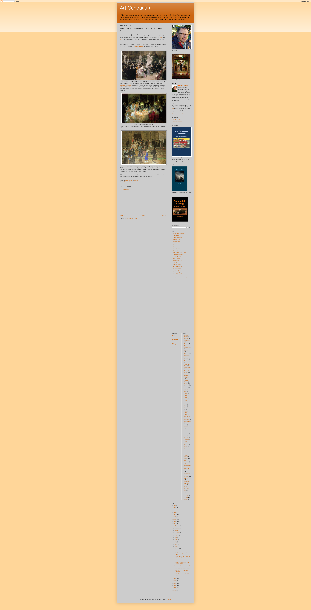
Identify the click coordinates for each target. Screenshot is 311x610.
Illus (185, 404)
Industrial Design (186, 411)
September (177, 532)
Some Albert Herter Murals (181, 560)
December (177, 525)
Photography (187, 448)
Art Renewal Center (177, 237)
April (176, 544)
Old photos (186, 439)
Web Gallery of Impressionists (180, 277)
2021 (174, 512)
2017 (174, 521)
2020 (174, 514)
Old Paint (175, 262)
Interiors (186, 414)
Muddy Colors (176, 258)
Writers (185, 499)
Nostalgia (186, 437)
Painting (186, 446)
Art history (186, 350)
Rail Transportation (187, 464)
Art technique (187, 355)
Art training (187, 361)
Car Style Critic (177, 119)
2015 (174, 578)
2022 (174, 510)
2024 (174, 505)
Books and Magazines (186, 374)
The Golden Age (177, 268)
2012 (174, 585)
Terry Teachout (174, 336)
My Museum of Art (177, 260)
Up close (186, 497)
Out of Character (186, 442)
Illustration (186, 407)
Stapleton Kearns (177, 264)
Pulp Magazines (186, 461)
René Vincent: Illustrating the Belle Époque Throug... (183, 563)
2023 (174, 507)
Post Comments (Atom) (131, 218)
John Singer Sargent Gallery (179, 252)
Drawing (186, 387)
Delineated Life (176, 241)
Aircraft (186, 338)
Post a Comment (125, 189)
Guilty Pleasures (186, 401)
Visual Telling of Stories (178, 273)
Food (185, 391)
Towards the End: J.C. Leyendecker (183, 565)
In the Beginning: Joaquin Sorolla (182, 568)
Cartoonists (186, 377)
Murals (185, 432)
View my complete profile (178, 113)
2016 (174, 523)
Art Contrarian (135, 8)
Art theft (186, 359)
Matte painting (187, 421)
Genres (185, 395)
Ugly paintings (187, 492)
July (176, 537)
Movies (185, 430)
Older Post (164, 215)
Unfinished (186, 495)
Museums (186, 434)
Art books (186, 344)
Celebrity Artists (186, 381)
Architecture (187, 340)
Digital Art (186, 385)
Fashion (186, 389)
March (176, 546)
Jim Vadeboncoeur (177, 250)
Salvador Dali (187, 473)
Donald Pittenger (184, 85)
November (177, 528)
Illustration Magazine (178, 248)
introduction (187, 416)
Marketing (186, 419)
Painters (186, 444)
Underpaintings (176, 272)
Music (185, 435)
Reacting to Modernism (186, 469)
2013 (174, 583)
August (176, 535)
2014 (174, 580)
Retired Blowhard (177, 121)
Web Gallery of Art (177, 275)
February (177, 548)
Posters (185, 458)
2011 (174, 587)
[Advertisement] (143, 202)
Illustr (185, 406)
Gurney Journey (176, 245)
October (177, 530)
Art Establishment (187, 346)
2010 (174, 590)
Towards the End (127, 181)
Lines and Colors (177, 256)
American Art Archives (178, 233)
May (176, 541)
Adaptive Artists (186, 336)
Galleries (186, 393)
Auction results (187, 367)
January (177, 551)
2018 (174, 519)
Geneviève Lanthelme (125, 85)
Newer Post (123, 215)
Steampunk (186, 481)
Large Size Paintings (178, 254)
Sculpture (186, 476)
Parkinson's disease (138, 46)
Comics (185, 384)
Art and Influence (177, 235)
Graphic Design (186, 398)
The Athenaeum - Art (178, 266)
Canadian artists (176, 239)
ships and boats (187, 478)
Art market (186, 353)
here (161, 37)
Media (185, 424)
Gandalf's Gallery (177, 243)
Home (143, 215)
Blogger (169, 599)
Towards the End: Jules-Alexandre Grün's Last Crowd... (182, 557)
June (176, 539)
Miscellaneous (187, 426)
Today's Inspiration (177, 270)
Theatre (186, 486)
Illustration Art (176, 247)
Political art (186, 452)
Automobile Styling (187, 371)
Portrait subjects (186, 456)
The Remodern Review (174, 345)
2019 (174, 517)
